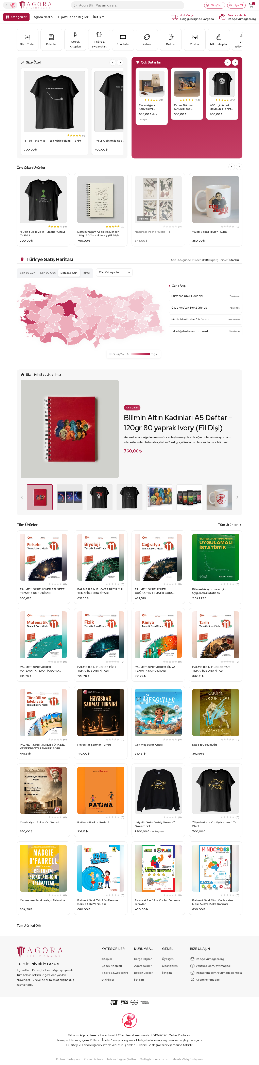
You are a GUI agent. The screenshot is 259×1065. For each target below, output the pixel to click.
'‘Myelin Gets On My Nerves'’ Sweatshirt (155, 824)
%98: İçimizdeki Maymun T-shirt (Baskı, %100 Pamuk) (220, 107)
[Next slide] (120, 62)
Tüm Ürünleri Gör (29, 925)
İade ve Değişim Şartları (121, 1059)
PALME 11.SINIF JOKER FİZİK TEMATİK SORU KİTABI (96, 668)
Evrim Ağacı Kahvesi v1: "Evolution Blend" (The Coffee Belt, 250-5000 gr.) (151, 107)
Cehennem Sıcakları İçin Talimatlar (43, 900)
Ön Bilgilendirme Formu (154, 1059)
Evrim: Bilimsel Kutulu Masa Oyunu (183, 107)
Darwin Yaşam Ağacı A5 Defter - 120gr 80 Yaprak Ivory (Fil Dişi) (99, 233)
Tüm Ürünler (228, 525)
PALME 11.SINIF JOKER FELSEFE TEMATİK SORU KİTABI (42, 591)
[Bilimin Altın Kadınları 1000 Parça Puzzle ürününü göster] (159, 497)
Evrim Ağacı (79, 1035)
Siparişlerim (170, 966)
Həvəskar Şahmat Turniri (94, 744)
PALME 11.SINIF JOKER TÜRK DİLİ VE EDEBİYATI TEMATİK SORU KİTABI (43, 746)
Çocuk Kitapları (112, 966)
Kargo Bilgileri (143, 959)
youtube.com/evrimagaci (213, 966)
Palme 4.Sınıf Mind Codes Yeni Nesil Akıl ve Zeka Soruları (212, 902)
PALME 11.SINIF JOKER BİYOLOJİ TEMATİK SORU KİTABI (100, 591)
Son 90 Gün (48, 273)
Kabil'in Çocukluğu (204, 744)
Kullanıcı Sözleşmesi (150, 1045)
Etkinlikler (108, 979)
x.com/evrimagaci (208, 979)
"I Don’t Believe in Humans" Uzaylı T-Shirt (42, 233)
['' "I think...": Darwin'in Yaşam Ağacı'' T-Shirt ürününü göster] (129, 497)
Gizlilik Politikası (179, 1035)
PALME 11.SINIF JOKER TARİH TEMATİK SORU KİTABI (212, 668)
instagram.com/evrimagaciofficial (219, 973)
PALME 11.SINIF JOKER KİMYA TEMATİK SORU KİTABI (155, 668)
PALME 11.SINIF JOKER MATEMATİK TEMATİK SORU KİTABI (39, 668)
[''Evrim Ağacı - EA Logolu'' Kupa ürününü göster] (219, 497)
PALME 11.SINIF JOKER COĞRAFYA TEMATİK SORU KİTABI (154, 591)
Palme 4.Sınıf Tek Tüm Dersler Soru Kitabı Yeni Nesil (97, 902)
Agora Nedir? (43, 17)
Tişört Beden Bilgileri (73, 17)
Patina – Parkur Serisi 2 (93, 822)
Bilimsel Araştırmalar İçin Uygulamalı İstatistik (208, 591)
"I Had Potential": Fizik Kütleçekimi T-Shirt (52, 140)
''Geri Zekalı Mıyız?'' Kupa (209, 232)
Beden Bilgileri (143, 973)
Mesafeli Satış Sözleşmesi (188, 1059)
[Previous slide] (22, 497)
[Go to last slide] (112, 62)
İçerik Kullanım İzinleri (96, 1040)
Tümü (86, 273)
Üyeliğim (168, 959)
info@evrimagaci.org (242, 19)
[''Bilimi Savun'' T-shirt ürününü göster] (100, 497)
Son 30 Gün (27, 273)
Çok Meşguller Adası (148, 744)
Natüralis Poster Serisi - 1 (152, 232)
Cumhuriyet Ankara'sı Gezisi (39, 822)
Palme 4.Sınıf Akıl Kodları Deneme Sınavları (157, 902)
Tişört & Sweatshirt (115, 973)
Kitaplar (107, 959)
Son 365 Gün (69, 273)
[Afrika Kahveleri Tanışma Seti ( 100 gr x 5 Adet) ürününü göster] (189, 497)
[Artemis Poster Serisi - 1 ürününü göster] (70, 497)
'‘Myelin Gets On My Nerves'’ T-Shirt (214, 824)
